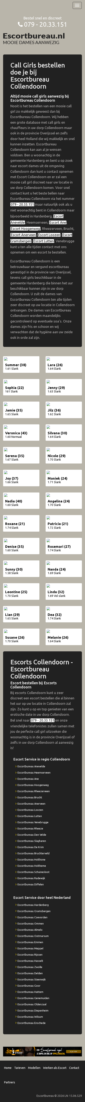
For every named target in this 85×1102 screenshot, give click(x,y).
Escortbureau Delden (30, 973)
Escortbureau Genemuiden (33, 998)
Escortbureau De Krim (31, 847)
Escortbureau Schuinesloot (34, 871)
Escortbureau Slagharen (32, 840)
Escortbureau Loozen (30, 809)
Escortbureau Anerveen (31, 803)
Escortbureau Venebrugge (33, 822)
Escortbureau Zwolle (30, 967)
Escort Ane (58, 222)
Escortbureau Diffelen (31, 884)
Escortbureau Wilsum (30, 1016)
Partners (9, 1082)
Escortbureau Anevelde (31, 766)
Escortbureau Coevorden (32, 917)
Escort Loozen (49, 235)
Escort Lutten (43, 241)
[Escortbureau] (34, 38)
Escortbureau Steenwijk (32, 979)
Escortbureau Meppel (30, 948)
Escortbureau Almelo (30, 929)
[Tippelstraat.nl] (42, 1051)
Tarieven (19, 1067)
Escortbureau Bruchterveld (34, 853)
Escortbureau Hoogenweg (33, 784)
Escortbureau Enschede (32, 1022)
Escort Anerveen (23, 235)
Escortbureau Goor (29, 985)
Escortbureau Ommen (31, 923)
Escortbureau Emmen (30, 942)
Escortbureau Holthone (31, 859)
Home (8, 1067)
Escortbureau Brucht (30, 797)
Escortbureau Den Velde (32, 834)
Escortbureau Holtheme (32, 865)
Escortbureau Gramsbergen (34, 911)
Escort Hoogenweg (25, 229)
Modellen (34, 1067)
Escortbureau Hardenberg (33, 904)
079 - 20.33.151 (45, 24)
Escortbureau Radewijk (31, 878)
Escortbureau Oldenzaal (32, 1004)
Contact (74, 1067)
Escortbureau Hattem (30, 991)
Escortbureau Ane (28, 778)
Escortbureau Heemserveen (34, 772)
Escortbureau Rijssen (30, 954)
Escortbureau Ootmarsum (33, 935)
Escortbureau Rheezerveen (34, 791)
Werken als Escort (54, 1067)
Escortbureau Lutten (30, 816)
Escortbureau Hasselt (30, 960)
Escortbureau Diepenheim (33, 1010)
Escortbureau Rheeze (30, 828)
